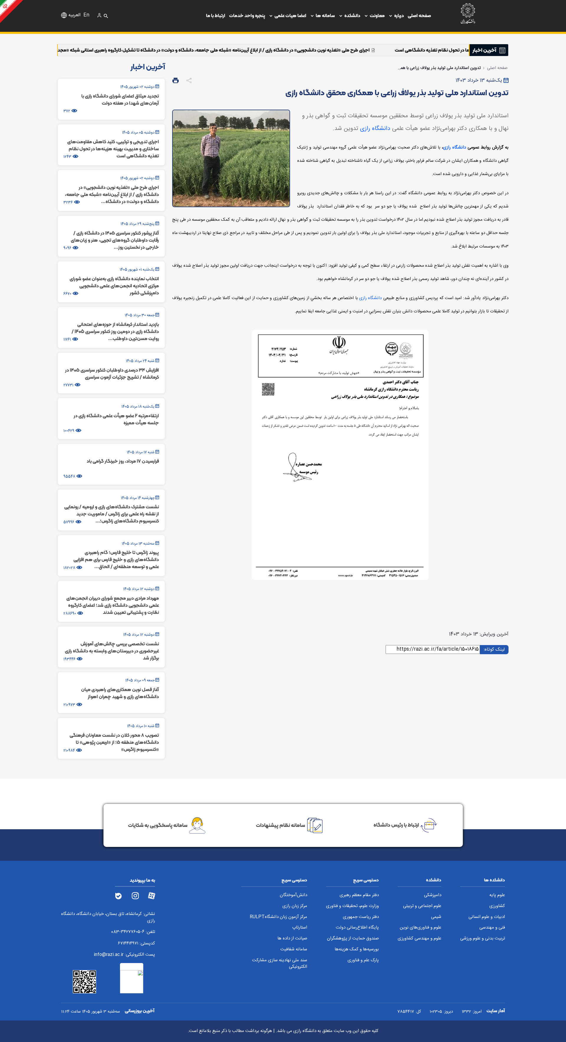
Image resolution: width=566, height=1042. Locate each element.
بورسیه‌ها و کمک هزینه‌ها (357, 949)
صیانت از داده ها (292, 938)
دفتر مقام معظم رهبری (359, 895)
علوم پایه (497, 895)
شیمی (436, 917)
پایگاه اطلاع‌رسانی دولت (357, 927)
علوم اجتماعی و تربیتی (422, 906)
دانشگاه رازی (375, 128)
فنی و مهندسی (492, 927)
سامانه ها (325, 15)
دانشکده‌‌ (352, 15)
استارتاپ (299, 927)
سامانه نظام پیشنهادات (280, 824)
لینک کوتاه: (493, 649)
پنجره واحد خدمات (247, 15)
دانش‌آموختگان (293, 895)
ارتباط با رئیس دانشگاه (396, 824)
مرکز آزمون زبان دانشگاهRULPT (278, 917)
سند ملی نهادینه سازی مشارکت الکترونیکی (279, 963)
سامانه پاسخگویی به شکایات (157, 824)
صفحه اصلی (419, 15)
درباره (399, 15)
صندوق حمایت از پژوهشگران (353, 938)
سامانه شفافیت (293, 949)
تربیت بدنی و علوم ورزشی (482, 938)
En (86, 15)
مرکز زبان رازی (294, 906)
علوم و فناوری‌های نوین (420, 927)
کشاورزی (497, 906)
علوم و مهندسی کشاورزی (419, 938)
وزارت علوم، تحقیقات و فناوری (352, 906)
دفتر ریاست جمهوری (361, 917)
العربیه (74, 15)
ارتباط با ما (215, 15)
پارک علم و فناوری (363, 960)
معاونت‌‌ (377, 15)
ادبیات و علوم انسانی (486, 917)
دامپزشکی (432, 895)
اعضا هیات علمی (290, 15)
